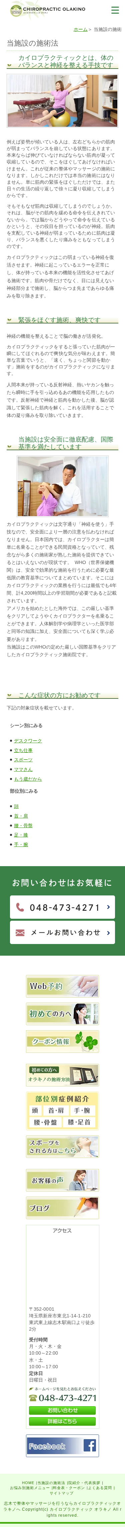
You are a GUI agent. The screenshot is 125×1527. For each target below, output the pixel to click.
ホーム (81, 29)
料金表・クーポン (69, 1488)
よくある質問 (100, 1488)
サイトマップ (62, 1493)
